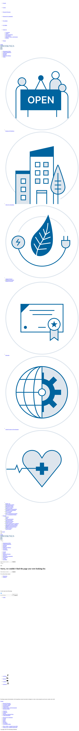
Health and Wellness (7, 55)
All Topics (5, 548)
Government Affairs (7, 724)
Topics (4, 56)
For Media (5, 25)
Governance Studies (7, 704)
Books (4, 720)
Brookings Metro (6, 708)
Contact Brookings (6, 715)
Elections (5, 54)
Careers (6, 33)
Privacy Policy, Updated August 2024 (10, 726)
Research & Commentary (8, 16)
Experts (4, 3)
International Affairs (7, 51)
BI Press (7, 38)
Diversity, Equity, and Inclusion (11, 36)
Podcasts (4, 721)
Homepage (5, 576)
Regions (4, 515)
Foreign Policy (6, 706)
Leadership (7, 32)
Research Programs (6, 12)
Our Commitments (9, 34)
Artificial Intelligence (7, 52)
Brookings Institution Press (8, 714)
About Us (5, 29)
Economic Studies (6, 705)
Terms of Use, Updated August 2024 (10, 727)
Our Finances (8, 35)
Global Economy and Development (10, 707)
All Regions (5, 549)
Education (5, 53)
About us (5, 577)
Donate (4, 40)
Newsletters (5, 20)
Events (4, 7)
